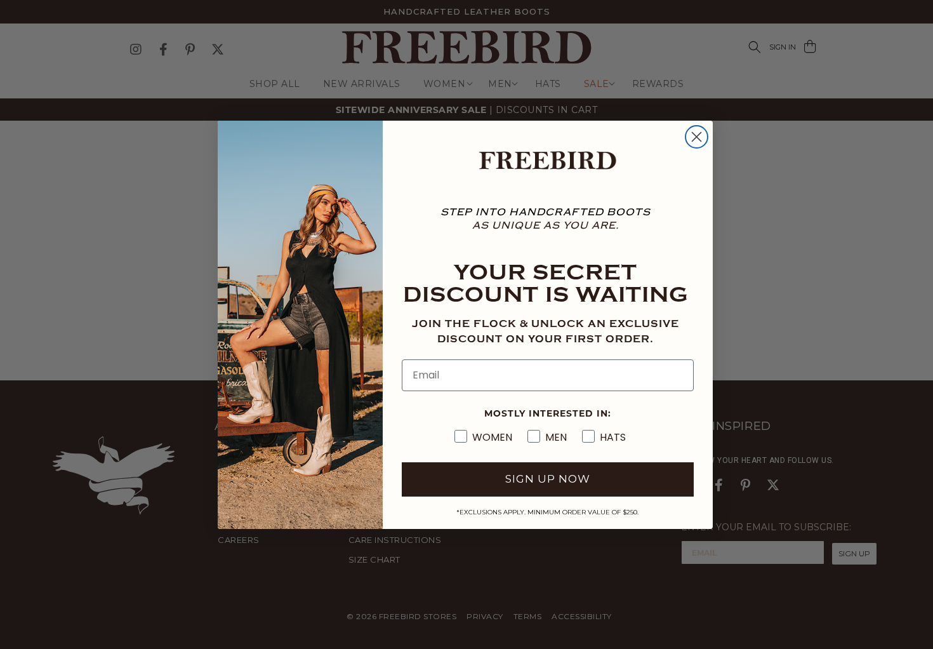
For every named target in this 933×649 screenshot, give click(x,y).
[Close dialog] (696, 137)
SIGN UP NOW (547, 478)
